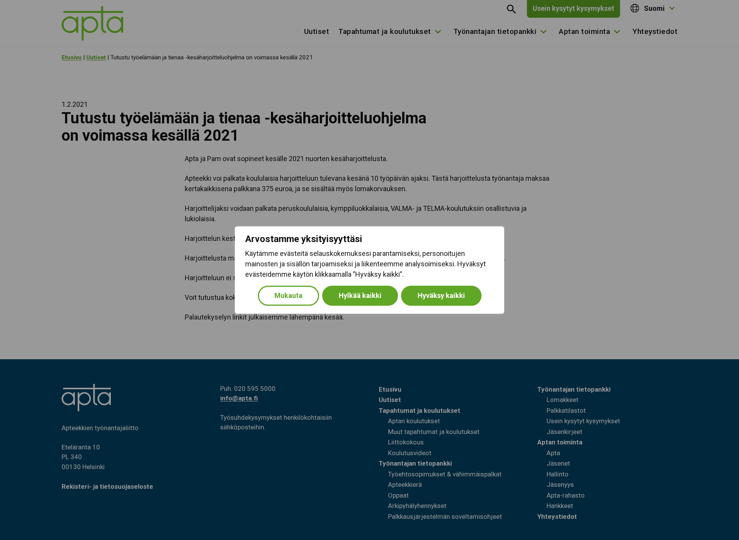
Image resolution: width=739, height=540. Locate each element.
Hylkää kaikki (360, 295)
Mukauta (288, 295)
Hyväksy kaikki (441, 295)
